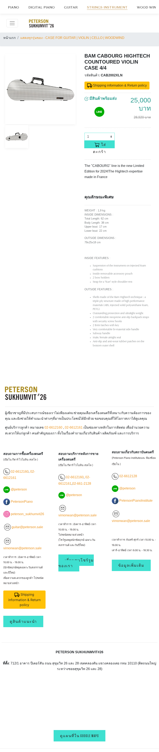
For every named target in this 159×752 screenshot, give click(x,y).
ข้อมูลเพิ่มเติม (131, 565)
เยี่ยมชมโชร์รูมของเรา (76, 563)
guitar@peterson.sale (27, 527)
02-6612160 (53, 427)
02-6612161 (74, 427)
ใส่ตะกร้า (99, 145)
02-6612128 (127, 476)
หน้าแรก (9, 38)
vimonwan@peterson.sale (22, 548)
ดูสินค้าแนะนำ (23, 621)
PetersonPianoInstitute (136, 500)
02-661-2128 (81, 483)
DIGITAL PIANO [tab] (41, 7)
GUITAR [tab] (71, 7)
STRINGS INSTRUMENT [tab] (107, 7)
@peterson (19, 489)
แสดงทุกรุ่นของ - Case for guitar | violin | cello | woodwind (72, 38)
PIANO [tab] (13, 7)
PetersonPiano (22, 501)
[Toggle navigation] (12, 23)
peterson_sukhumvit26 (27, 514)
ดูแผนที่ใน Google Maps (79, 736)
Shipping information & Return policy (119, 85)
